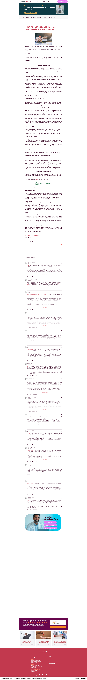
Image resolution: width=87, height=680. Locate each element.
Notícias (50, 17)
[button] (65, 17)
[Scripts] (43, 652)
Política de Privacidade (42, 678)
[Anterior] (21, 9)
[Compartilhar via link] (32, 241)
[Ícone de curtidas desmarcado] (28, 276)
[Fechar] (85, 678)
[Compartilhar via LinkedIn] (30, 241)
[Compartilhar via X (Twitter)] (27, 241)
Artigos (27, 17)
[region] (43, 522)
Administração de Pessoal (36, 17)
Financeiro (45, 17)
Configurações (77, 678)
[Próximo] (66, 9)
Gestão (26, 237)
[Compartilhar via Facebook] (25, 241)
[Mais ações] (61, 24)
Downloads (30, 237)
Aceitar (83, 678)
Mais (54, 17)
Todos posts (22, 17)
